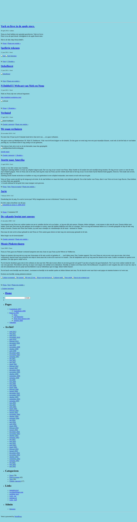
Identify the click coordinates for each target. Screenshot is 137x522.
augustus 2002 (14, 461)
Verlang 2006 (18, 320)
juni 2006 (12, 382)
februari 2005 (14, 410)
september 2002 (14, 459)
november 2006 (14, 372)
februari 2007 (14, 366)
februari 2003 (14, 449)
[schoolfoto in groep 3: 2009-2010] (13, 205)
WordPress (18, 516)
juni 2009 (12, 345)
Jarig (4, 191)
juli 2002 (12, 462)
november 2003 (14, 434)
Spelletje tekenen (10, 48)
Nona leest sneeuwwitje (22, 319)
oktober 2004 (13, 416)
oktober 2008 (13, 349)
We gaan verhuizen (11, 129)
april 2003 (12, 445)
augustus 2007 (14, 357)
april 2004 (12, 424)
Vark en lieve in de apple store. (18, 26)
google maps (5, 152)
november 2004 (14, 414)
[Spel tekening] (11, 56)
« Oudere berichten (7, 288)
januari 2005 (13, 412)
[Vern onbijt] (67, 278)
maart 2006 (13, 387)
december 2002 (14, 453)
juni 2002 (12, 464)
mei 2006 (12, 383)
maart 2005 (13, 409)
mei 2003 (12, 443)
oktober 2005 (13, 397)
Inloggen (12, 509)
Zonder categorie (8, 124)
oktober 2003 (13, 435)
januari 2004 (13, 430)
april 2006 (12, 385)
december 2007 (14, 353)
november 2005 (14, 395)
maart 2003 (13, 447)
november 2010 (14, 337)
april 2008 (12, 351)
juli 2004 (12, 420)
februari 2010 (14, 341)
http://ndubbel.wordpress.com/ (11, 97)
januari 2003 (13, 451)
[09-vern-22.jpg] (29, 278)
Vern (4, 61)
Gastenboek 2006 (20, 311)
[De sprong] (19, 278)
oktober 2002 (13, 457)
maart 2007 (13, 364)
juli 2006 (12, 380)
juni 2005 (12, 403)
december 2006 (14, 370)
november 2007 (14, 355)
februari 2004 (14, 428)
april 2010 (12, 339)
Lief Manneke (18, 317)
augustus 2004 (14, 418)
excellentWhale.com (16, 492)
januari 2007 (13, 368)
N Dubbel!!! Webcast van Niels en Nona (22, 85)
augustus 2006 (14, 378)
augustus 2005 (14, 401)
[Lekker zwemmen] (8, 278)
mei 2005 (12, 405)
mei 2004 (12, 422)
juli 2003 (12, 439)
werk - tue (12, 496)
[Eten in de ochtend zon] (80, 278)
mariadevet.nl (14, 490)
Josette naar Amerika (13, 159)
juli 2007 (12, 358)
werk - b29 (13, 500)
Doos (15, 315)
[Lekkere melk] (57, 278)
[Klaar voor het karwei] (43, 278)
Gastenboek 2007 (15, 309)
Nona (4, 43)
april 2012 (12, 331)
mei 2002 (12, 466)
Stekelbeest (7, 66)
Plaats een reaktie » (14, 43)
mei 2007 (12, 362)
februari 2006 (14, 389)
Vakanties (12, 322)
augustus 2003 (14, 437)
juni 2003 (12, 441)
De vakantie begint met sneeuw (18, 216)
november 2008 (14, 347)
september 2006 (14, 376)
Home (8, 293)
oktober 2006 (13, 374)
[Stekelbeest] (5, 74)
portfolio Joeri (14, 494)
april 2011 (12, 335)
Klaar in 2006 (14, 313)
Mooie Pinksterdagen (12, 243)
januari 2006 (13, 391)
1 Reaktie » (11, 61)
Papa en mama (16, 187)
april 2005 (12, 407)
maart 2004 (13, 426)
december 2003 (14, 432)
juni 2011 (12, 333)
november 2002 (14, 455)
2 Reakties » (12, 108)
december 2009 (14, 343)
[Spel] (3, 56)
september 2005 (14, 399)
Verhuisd (6, 112)
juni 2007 (12, 360)
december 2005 (14, 393)
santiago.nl (13, 498)
